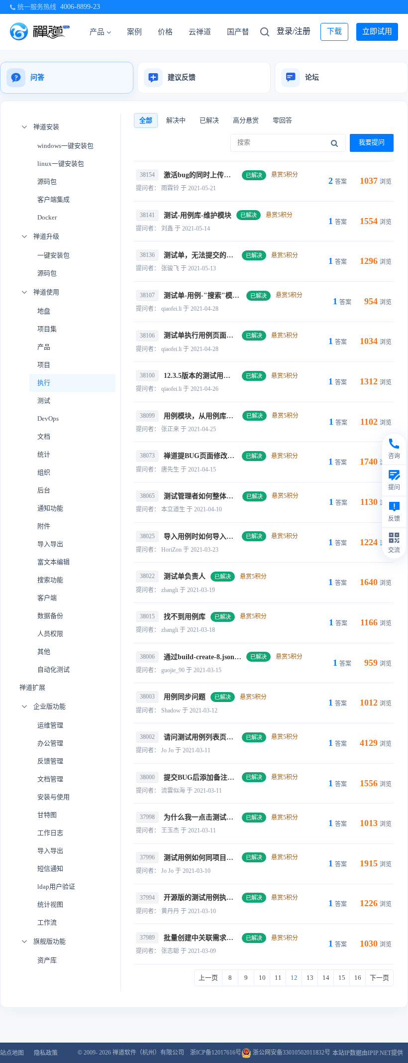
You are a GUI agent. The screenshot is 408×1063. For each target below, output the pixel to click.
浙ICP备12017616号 (215, 1052)
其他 (43, 651)
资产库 (47, 960)
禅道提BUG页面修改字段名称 (209, 456)
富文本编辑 (53, 562)
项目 (43, 364)
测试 (43, 400)
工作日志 (50, 832)
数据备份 (50, 615)
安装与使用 (53, 797)
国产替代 (242, 32)
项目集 (47, 329)
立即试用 (377, 31)
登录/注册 (293, 31)
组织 (43, 472)
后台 (43, 490)
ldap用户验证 (56, 886)
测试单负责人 (184, 576)
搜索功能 (50, 580)
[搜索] (334, 142)
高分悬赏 (246, 120)
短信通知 (50, 868)
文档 (43, 436)
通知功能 (50, 508)
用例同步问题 (184, 697)
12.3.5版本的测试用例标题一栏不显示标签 (228, 375)
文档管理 (50, 779)
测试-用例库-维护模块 (197, 215)
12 (294, 977)
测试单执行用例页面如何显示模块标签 (223, 335)
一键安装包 (53, 255)
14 (325, 977)
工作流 (47, 922)
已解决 (209, 120)
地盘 (43, 311)
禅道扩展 (32, 687)
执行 (43, 382)
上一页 (208, 977)
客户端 (47, 597)
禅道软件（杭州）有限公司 (148, 1052)
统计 (43, 454)
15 (341, 977)
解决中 (176, 120)
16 (357, 977)
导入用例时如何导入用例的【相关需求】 (226, 536)
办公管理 (50, 743)
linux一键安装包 (60, 163)
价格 (165, 32)
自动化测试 (53, 669)
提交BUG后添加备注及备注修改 (213, 777)
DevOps (48, 418)
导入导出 (50, 544)
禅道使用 (46, 292)
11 (278, 977)
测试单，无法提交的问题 (202, 255)
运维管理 (50, 725)
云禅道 (200, 32)
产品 (97, 32)
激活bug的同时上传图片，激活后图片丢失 (229, 175)
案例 (134, 32)
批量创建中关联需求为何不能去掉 (216, 938)
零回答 (282, 120)
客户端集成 (53, 199)
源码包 (47, 181)
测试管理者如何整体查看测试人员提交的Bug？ (236, 496)
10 (262, 977)
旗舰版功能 (49, 941)
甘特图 (47, 815)
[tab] (66, 78)
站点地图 (12, 1053)
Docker (47, 217)
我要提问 (372, 142)
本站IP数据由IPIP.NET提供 (367, 1053)
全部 (145, 120)
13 (309, 977)
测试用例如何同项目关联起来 (209, 857)
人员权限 (50, 633)
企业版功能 (49, 706)
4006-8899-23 (80, 6)
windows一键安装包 (65, 145)
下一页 (379, 977)
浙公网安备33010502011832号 (290, 1052)
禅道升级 (46, 236)
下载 (334, 31)
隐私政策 (46, 1053)
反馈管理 (50, 761)
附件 (43, 526)
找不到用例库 (184, 616)
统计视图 (50, 904)
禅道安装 (46, 126)
